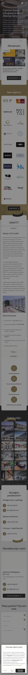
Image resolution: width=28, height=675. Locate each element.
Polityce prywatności (17, 665)
